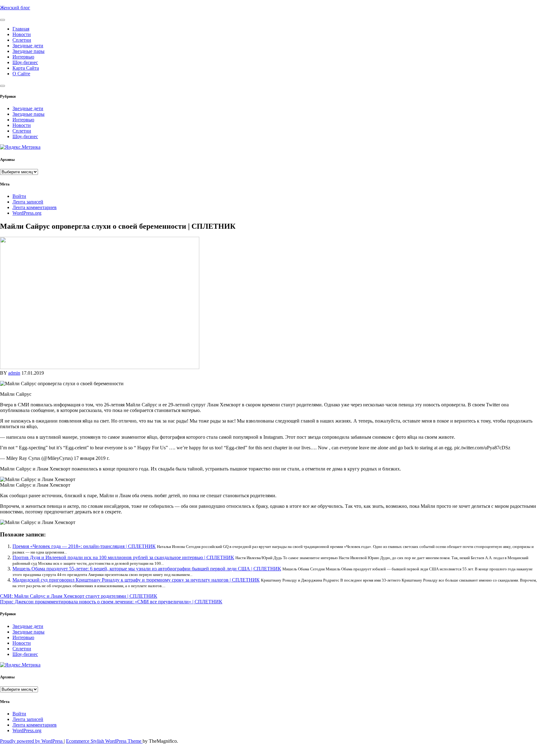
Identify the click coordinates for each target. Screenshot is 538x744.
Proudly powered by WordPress (32, 741)
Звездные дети (27, 45)
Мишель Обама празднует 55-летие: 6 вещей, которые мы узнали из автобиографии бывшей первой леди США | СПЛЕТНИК (146, 568)
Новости (21, 34)
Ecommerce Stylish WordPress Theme (104, 741)
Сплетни (21, 40)
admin (14, 373)
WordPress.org (26, 213)
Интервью (23, 56)
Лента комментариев (34, 207)
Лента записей (27, 201)
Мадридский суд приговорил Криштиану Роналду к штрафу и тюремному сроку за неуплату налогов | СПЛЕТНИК (136, 580)
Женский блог (15, 7)
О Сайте (21, 73)
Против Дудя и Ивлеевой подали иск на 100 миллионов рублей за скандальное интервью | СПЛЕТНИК (123, 557)
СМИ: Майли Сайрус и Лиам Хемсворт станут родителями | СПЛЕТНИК (78, 596)
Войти (19, 196)
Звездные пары (28, 51)
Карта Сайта (25, 68)
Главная (20, 28)
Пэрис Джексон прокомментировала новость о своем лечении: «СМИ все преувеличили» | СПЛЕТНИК (111, 601)
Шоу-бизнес (25, 62)
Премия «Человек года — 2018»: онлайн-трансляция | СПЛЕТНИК (84, 546)
